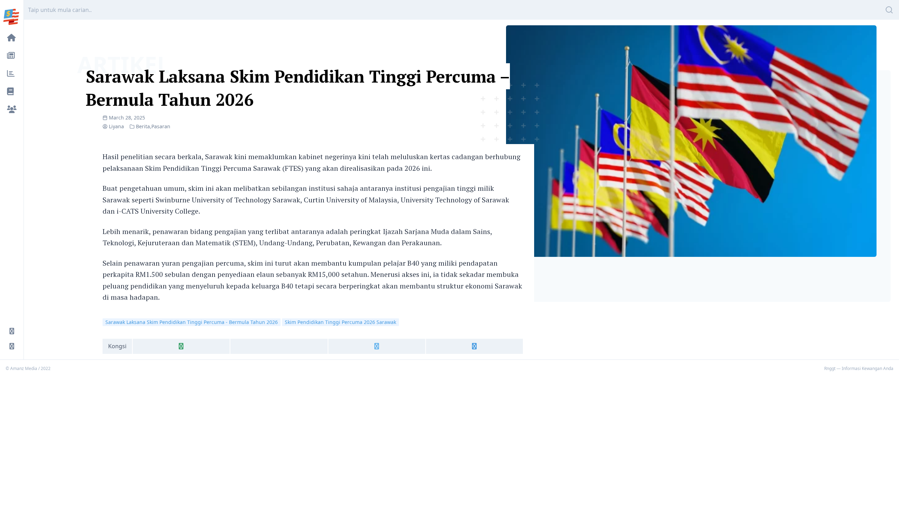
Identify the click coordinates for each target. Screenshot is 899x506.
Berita (143, 126)
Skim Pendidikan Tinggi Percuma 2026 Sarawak (340, 322)
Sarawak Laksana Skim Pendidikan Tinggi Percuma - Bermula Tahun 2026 (191, 322)
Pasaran (160, 126)
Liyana (116, 126)
